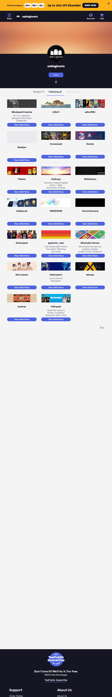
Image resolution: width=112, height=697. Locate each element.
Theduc (22, 179)
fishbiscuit (21, 211)
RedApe (22, 147)
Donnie (90, 144)
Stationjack (22, 243)
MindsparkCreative (22, 112)
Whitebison (90, 179)
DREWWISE (56, 211)
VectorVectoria (90, 211)
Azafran (22, 306)
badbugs (56, 179)
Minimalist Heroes (90, 243)
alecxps (90, 274)
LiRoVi (55, 112)
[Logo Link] (18, 16)
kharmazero (56, 274)
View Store (21, 125)
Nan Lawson (22, 274)
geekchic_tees (56, 243)
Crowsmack (56, 144)
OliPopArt (56, 306)
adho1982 (90, 112)
